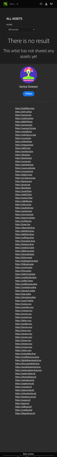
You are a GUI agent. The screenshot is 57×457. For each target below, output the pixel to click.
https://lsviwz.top (22, 224)
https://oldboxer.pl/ (23, 406)
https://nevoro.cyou (23, 333)
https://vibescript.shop (25, 227)
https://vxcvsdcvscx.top (25, 177)
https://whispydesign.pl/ (25, 376)
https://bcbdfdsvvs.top (24, 108)
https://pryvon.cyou (23, 347)
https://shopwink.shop (25, 240)
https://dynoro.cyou (23, 343)
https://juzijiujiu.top (23, 211)
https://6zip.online (23, 294)
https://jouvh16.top (23, 191)
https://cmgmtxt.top (24, 171)
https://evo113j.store (23, 267)
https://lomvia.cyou (23, 327)
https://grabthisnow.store (26, 284)
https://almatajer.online (25, 297)
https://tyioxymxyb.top (25, 217)
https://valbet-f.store (24, 280)
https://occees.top (23, 161)
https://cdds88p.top (23, 201)
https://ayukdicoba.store (25, 277)
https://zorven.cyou (23, 337)
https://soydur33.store (24, 247)
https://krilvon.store (23, 257)
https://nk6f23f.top (23, 194)
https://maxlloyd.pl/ (23, 410)
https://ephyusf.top (23, 111)
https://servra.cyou (23, 313)
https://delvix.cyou (23, 320)
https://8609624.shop (24, 234)
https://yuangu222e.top (25, 128)
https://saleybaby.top (24, 164)
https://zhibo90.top (23, 141)
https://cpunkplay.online (25, 287)
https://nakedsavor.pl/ (24, 380)
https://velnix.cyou (23, 350)
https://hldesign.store (24, 264)
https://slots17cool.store (25, 274)
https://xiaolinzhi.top (24, 207)
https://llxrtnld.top (23, 187)
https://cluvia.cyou (23, 340)
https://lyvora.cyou (23, 303)
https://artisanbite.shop (25, 353)
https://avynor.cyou (23, 317)
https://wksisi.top (22, 154)
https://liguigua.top (23, 181)
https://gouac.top (22, 184)
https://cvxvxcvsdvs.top (25, 168)
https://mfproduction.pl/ (25, 393)
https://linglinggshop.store (26, 260)
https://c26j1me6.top (24, 118)
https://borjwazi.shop (24, 244)
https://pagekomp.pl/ (24, 383)
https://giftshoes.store (24, 250)
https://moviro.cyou (23, 310)
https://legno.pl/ (22, 403)
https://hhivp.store (23, 270)
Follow (28, 93)
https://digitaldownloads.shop (28, 360)
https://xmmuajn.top (24, 214)
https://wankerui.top (24, 151)
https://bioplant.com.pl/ (25, 396)
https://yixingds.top (23, 131)
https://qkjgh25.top (23, 174)
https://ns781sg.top (23, 221)
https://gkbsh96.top (23, 121)
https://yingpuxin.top (24, 144)
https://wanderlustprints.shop (28, 366)
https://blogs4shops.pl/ (25, 413)
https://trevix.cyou (23, 330)
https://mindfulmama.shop (27, 356)
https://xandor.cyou (23, 323)
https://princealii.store (24, 254)
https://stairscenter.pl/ (24, 390)
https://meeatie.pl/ (23, 386)
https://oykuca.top (23, 204)
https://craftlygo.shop (24, 237)
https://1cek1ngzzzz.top (25, 134)
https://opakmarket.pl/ (25, 373)
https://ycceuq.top (23, 138)
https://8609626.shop (24, 231)
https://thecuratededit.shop (27, 363)
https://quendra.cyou (24, 307)
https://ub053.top (22, 148)
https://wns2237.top (23, 197)
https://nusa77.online (24, 300)
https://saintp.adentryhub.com (28, 370)
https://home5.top (23, 115)
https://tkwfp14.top (23, 158)
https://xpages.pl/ (23, 400)
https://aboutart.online (25, 290)
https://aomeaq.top (23, 124)
